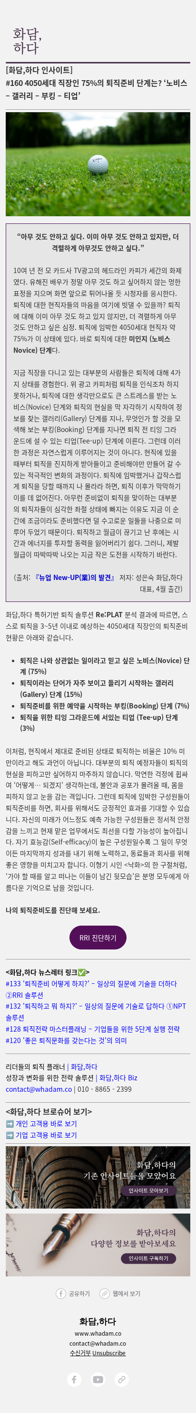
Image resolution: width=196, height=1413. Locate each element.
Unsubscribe (109, 1353)
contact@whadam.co (39, 1089)
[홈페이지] (122, 1379)
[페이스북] (74, 1379)
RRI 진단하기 (98, 937)
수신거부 (80, 1353)
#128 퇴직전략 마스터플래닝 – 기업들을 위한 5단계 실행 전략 (93, 1028)
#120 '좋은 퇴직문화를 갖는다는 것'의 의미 (66, 1040)
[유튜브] (98, 1379)
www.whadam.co (98, 1333)
